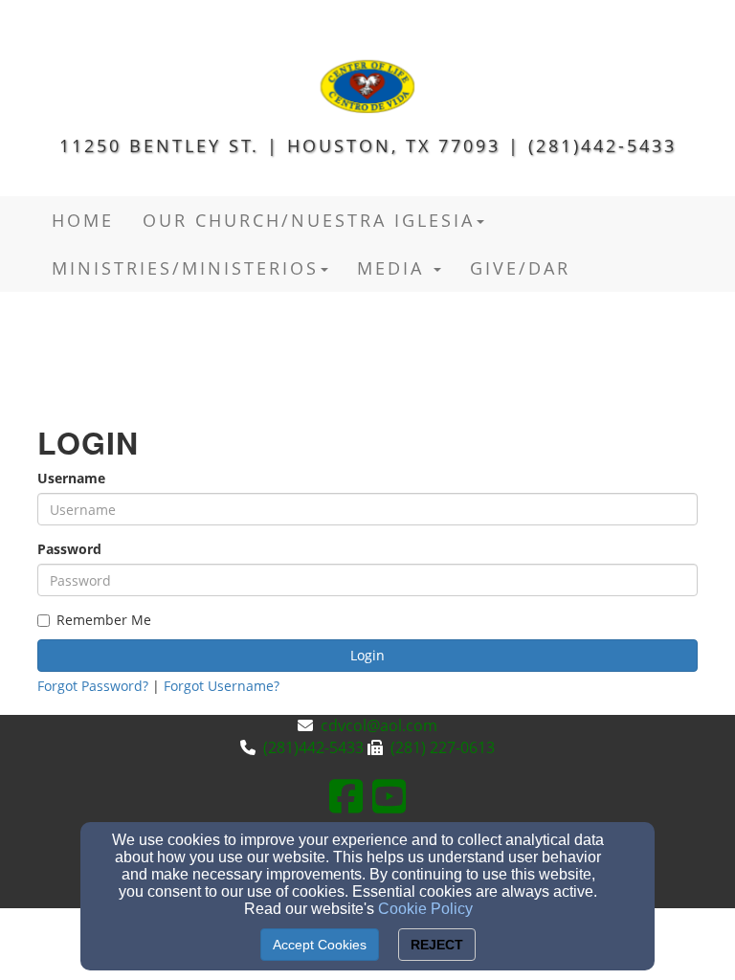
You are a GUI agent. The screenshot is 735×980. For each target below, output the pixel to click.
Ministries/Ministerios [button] (185, 267)
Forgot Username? (221, 686)
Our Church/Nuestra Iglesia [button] (309, 220)
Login (367, 655)
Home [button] (83, 220)
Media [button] (394, 267)
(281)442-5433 (313, 747)
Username (71, 478)
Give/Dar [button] (520, 267)
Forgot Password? (92, 686)
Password (69, 549)
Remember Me (103, 620)
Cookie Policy (425, 909)
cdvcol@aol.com (379, 725)
